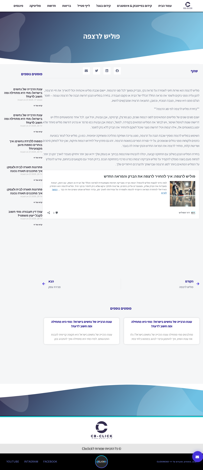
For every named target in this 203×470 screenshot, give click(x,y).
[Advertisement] (120, 247)
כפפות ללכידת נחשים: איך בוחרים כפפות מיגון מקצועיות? (26, 145)
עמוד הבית (165, 6)
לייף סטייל (83, 6)
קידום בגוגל (103, 6)
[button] (117, 70)
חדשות (51, 6)
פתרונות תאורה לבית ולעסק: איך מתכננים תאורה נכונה (24, 169)
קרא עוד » (38, 105)
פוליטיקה (35, 6)
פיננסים (18, 6)
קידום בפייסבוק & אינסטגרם (134, 6)
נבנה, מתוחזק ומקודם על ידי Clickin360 (177, 461)
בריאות (66, 6)
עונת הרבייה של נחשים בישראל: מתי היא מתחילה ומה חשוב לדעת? (23, 93)
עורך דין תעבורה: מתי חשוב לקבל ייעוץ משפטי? (25, 213)
